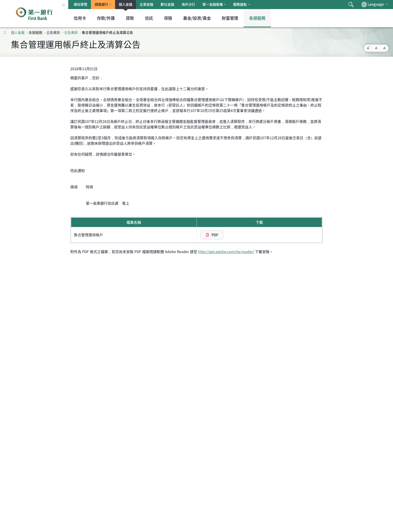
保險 (168, 18)
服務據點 (240, 4)
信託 (149, 18)
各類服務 (257, 18)
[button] (351, 4)
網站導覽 (80, 4)
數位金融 (167, 4)
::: (63, 4)
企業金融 (146, 4)
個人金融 (125, 4)
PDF (214, 234)
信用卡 (80, 18)
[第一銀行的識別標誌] (34, 13)
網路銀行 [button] (101, 4)
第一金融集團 (212, 4)
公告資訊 (71, 32)
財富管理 (230, 18)
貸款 (130, 18)
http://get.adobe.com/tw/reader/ (226, 251)
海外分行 (188, 4)
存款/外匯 (106, 18)
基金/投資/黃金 (197, 18)
